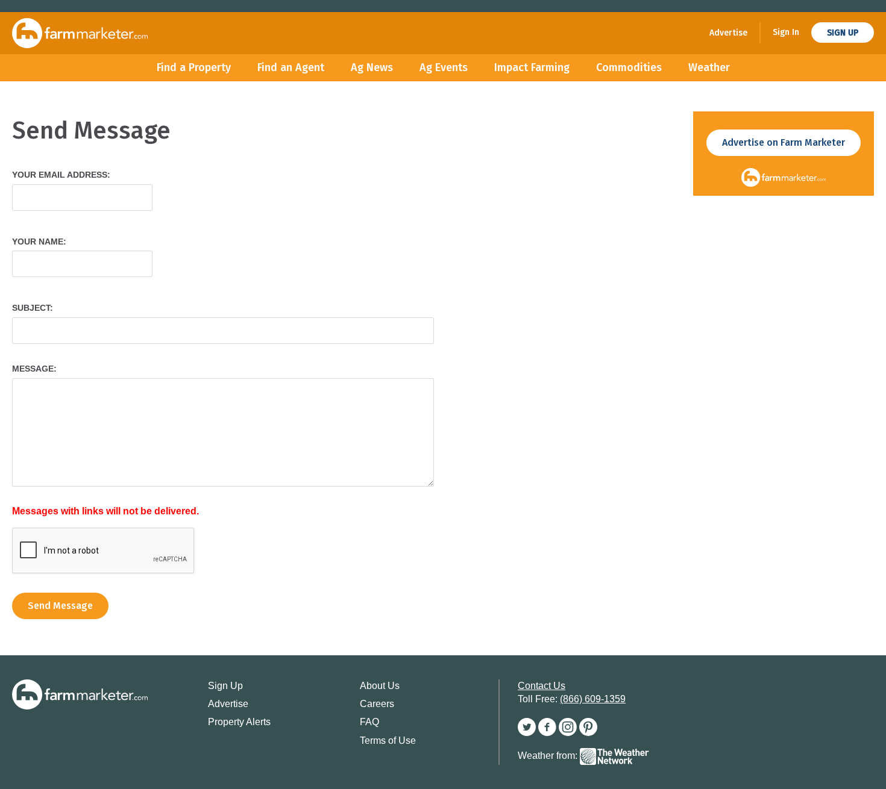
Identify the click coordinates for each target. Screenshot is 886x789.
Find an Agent (290, 67)
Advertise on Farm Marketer (783, 142)
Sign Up (842, 33)
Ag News (372, 67)
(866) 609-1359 (593, 699)
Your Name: (39, 241)
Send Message (60, 605)
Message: (34, 368)
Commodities (629, 67)
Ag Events (443, 67)
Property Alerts (239, 722)
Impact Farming (532, 67)
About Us (380, 686)
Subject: (32, 308)
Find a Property (194, 67)
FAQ (369, 722)
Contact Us (541, 686)
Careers (377, 704)
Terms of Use (388, 740)
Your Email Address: (61, 174)
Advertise (728, 33)
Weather (709, 67)
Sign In (786, 32)
